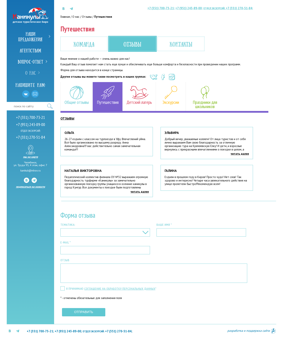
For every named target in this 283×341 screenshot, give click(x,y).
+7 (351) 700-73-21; (161, 8)
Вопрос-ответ (30, 61)
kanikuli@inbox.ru (30, 170)
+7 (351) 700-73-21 (30, 117)
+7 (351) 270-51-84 (30, 137)
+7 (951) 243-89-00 (30, 124)
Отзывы (87, 16)
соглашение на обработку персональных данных (119, 289)
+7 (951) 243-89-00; (189, 8)
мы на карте (30, 156)
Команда (84, 44)
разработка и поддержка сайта (248, 331)
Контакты (181, 44)
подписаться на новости (30, 186)
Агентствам (30, 50)
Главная (65, 16)
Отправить (83, 312)
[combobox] (105, 232)
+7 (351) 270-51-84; (228, 8)
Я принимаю (111, 289)
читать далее (240, 153)
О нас (30, 73)
